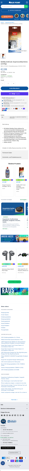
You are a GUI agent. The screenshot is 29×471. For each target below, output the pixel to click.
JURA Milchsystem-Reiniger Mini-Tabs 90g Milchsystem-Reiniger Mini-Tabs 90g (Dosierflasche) (14, 353)
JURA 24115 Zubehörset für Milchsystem (10, 362)
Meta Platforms (21, 272)
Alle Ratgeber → (24, 199)
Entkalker (3, 327)
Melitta (17, 191)
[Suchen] (26, 6)
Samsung (4, 272)
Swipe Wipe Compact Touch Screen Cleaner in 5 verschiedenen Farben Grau (12, 349)
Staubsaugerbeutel (5, 321)
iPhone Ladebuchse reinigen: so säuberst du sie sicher (13, 383)
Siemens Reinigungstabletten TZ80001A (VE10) (12, 367)
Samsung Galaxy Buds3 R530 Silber (8, 269)
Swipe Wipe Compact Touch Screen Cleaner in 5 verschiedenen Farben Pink (12, 346)
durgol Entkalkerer (5, 323)
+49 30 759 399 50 (7, 429)
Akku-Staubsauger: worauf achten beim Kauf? (12, 381)
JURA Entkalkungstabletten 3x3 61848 (10, 369)
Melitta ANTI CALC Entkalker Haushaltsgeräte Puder (21, 187)
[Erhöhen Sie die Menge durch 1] (14, 83)
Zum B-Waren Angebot (14, 281)
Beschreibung (5, 124)
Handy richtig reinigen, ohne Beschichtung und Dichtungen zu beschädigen (12, 389)
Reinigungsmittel (9, 22)
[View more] (14, 240)
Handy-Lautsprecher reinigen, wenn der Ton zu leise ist (14, 392)
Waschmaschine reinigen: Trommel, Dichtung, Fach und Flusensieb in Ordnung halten (14, 386)
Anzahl (2, 80)
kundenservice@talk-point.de (8, 433)
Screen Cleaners (5, 314)
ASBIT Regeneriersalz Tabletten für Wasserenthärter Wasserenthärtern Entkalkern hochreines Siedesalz (13, 342)
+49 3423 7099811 (7, 442)
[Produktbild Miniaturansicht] (3, 56)
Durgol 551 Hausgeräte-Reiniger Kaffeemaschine (12, 359)
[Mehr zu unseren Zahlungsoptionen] (14, 97)
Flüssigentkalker (5, 330)
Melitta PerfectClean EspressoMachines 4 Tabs (12, 339)
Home (2, 22)
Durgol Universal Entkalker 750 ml (6, 185)
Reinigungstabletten (5, 319)
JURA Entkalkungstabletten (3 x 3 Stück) (10, 337)
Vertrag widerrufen (8, 447)
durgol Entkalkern (5, 325)
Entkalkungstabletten (6, 317)
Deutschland (13, 452)
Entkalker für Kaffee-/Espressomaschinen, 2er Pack (14, 138)
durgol (3, 188)
